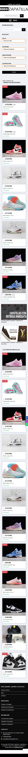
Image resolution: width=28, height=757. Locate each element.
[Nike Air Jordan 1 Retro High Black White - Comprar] (14, 670)
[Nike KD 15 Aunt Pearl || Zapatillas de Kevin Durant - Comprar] (14, 102)
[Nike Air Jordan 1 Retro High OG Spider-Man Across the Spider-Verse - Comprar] (14, 157)
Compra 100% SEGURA (14, 4)
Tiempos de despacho (7, 724)
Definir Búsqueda (7, 25)
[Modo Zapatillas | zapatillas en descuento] (14, 312)
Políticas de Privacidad (7, 707)
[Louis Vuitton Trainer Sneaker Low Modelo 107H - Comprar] (14, 615)
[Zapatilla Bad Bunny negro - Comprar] (14, 642)
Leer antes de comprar (7, 718)
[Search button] (22, 15)
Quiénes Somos (5, 690)
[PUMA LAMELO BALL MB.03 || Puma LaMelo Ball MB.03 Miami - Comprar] (14, 129)
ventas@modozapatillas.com (10, 739)
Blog (2, 693)
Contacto (3, 695)
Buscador (5, 34)
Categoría (5, 47)
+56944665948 (7, 736)
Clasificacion (5, 63)
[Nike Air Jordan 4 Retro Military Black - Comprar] (14, 184)
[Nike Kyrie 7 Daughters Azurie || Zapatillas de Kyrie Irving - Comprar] (14, 265)
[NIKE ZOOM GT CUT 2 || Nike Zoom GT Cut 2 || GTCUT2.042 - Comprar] (14, 211)
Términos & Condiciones (7, 710)
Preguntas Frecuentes (7, 721)
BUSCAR (14, 72)
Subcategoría (5, 55)
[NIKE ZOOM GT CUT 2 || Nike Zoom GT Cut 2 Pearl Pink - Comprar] (14, 588)
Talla (4, 38)
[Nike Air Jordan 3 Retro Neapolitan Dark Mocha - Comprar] (14, 238)
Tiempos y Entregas (6, 704)
